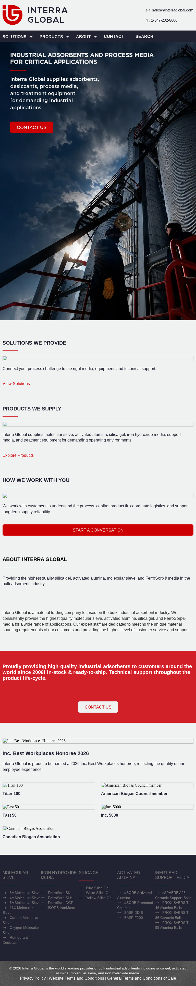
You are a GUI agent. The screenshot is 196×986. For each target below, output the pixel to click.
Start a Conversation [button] (98, 530)
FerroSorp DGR (61, 903)
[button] (31, 127)
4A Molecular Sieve (25, 898)
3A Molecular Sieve (25, 893)
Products (52, 37)
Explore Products (18, 455)
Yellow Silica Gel (99, 898)
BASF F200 (133, 918)
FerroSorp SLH (60, 898)
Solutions (15, 37)
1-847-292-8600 (163, 20)
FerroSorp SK (59, 893)
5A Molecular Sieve (25, 903)
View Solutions (16, 383)
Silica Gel (90, 873)
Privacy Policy (33, 978)
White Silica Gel (98, 893)
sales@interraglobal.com (172, 10)
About (84, 37)
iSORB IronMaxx (61, 908)
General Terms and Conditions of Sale (141, 978)
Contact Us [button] (98, 707)
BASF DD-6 (133, 912)
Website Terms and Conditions (76, 978)
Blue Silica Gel (97, 888)
